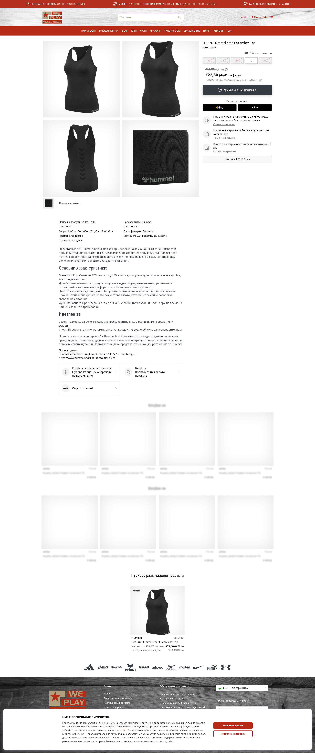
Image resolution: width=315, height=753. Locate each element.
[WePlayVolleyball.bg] (73, 701)
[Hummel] (144, 667)
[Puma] (212, 667)
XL (265, 60)
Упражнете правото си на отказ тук (180, 694)
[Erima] (130, 667)
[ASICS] (103, 667)
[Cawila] (116, 667)
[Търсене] (180, 17)
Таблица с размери (260, 53)
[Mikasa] (157, 667)
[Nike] (198, 667)
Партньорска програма (117, 703)
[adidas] (89, 667)
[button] (174, 17)
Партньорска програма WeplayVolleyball (182, 707)
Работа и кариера (114, 707)
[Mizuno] (171, 667)
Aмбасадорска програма (118, 698)
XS (209, 60)
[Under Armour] (225, 667)
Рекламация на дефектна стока (178, 702)
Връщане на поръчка (172, 698)
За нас (244, 17)
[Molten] (185, 667)
